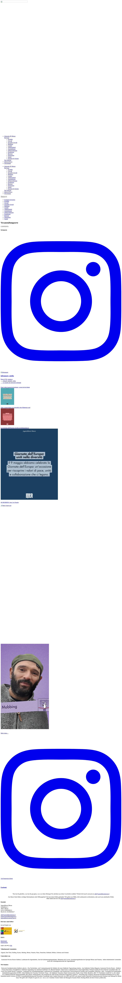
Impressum (4, 941)
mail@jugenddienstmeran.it (8, 916)
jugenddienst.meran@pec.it (8, 918)
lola (11, 945)
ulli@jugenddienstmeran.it (101, 894)
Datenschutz (4, 942)
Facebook (4, 887)
